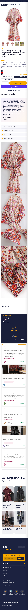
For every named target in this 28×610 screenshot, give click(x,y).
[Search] (16, 5)
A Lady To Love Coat (19, 529)
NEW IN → (21, 547)
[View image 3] (12, 44)
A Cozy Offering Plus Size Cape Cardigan (7, 504)
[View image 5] (22, 44)
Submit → (20, 558)
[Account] (19, 5)
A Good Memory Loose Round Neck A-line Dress (7, 529)
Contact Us (5, 578)
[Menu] (26, 5)
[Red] (2, 73)
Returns (5, 570)
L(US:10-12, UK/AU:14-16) (7, 79)
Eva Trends (9, 605)
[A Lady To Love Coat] (20, 519)
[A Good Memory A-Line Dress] (20, 494)
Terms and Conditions (8, 582)
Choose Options (8, 500)
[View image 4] (17, 44)
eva (2, 48)
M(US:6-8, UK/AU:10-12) (20, 76)
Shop (3, 4)
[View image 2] (8, 44)
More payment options (14, 90)
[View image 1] (3, 44)
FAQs (4, 575)
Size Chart (5, 573)
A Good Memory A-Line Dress (20, 504)
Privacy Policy (6, 580)
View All (5, 481)
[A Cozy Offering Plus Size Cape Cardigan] (8, 494)
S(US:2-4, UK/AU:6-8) (7, 76)
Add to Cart (18, 83)
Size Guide (24, 74)
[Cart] (22, 5)
